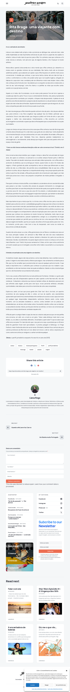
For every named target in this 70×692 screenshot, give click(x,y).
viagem (48, 349)
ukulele (39, 349)
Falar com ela (14, 588)
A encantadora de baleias (16, 628)
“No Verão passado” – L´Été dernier (17, 502)
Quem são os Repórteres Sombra (39, 689)
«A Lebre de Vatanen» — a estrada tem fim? (19, 535)
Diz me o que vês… (48, 627)
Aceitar (32, 685)
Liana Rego (34, 398)
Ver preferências (61, 685)
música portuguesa (31, 345)
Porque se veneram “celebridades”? (14, 518)
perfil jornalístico (53, 345)
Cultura (16, 20)
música (20, 345)
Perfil (42, 345)
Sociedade (18, 679)
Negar (46, 685)
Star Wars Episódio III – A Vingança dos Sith (50, 590)
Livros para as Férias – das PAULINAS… (16, 526)
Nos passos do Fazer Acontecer (18, 510)
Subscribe (50, 551)
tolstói (31, 349)
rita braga (22, 349)
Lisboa (12, 345)
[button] (66, 670)
